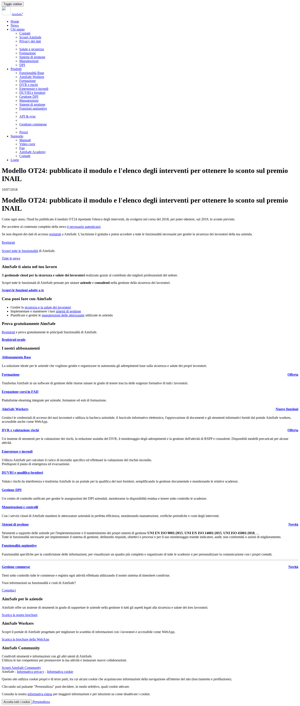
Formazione (27, 53)
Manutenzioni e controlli (20, 507)
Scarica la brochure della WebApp (25, 639)
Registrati (8, 242)
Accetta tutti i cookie (17, 702)
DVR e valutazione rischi (20, 430)
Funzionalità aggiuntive (19, 545)
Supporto (17, 136)
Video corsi (27, 144)
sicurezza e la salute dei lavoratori (48, 307)
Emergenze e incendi (33, 89)
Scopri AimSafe (30, 37)
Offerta (292, 374)
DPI (22, 65)
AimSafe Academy (32, 152)
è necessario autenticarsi (83, 227)
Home (15, 21)
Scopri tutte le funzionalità (20, 251)
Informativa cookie (60, 671)
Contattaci (9, 590)
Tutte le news (11, 258)
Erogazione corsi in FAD (20, 392)
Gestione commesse (33, 124)
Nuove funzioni (287, 409)
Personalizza (41, 702)
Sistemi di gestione (32, 57)
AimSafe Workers (31, 77)
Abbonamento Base (16, 357)
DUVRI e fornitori (32, 92)
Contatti (24, 33)
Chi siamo (18, 29)
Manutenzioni (28, 61)
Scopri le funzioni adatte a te (23, 290)
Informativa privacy (30, 671)
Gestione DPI (28, 96)
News (15, 25)
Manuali (25, 140)
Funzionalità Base (31, 73)
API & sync (27, 116)
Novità (293, 524)
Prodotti (16, 69)
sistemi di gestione (68, 311)
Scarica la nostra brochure (20, 615)
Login (15, 160)
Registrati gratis (13, 339)
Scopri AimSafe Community (21, 668)
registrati (55, 234)
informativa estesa (39, 694)
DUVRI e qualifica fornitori (22, 472)
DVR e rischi (28, 85)
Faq (22, 148)
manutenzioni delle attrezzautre (63, 315)
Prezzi (23, 132)
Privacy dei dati (30, 41)
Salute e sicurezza (31, 49)
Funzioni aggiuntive (33, 108)
